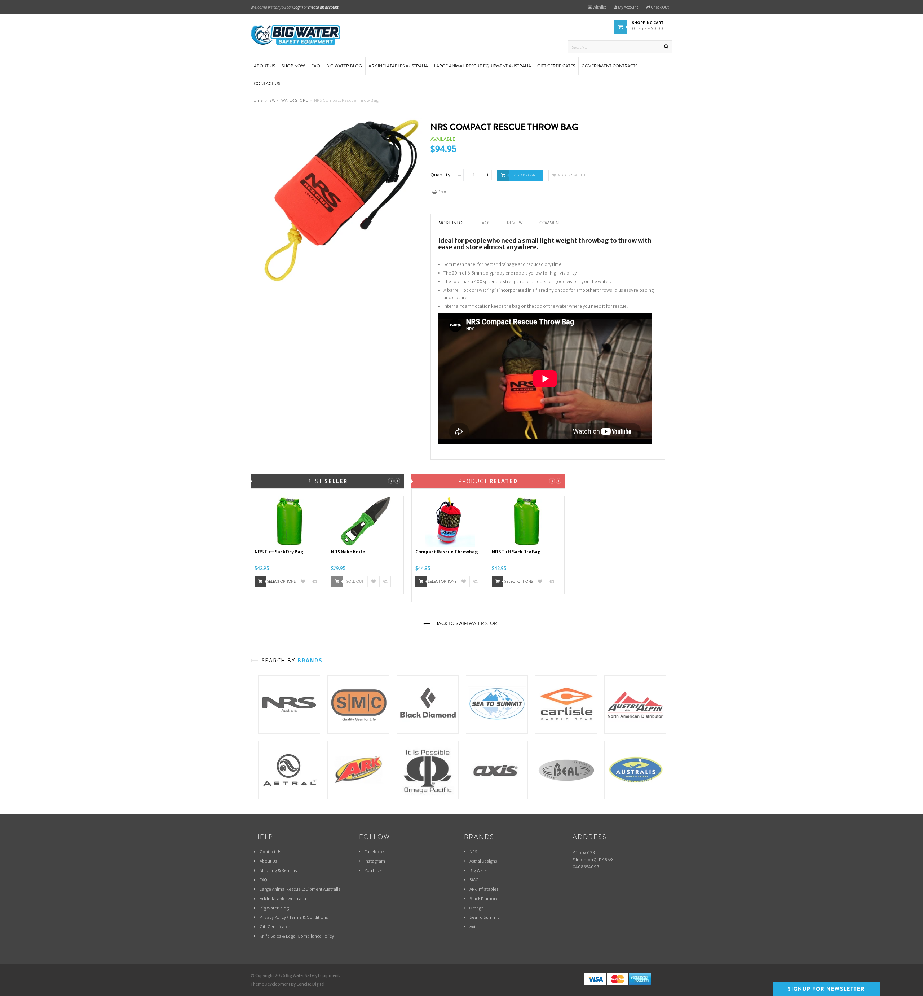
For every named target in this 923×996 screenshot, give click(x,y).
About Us (268, 861)
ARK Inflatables (484, 889)
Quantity (440, 175)
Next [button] (397, 481)
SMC (473, 879)
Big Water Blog (274, 908)
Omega (476, 908)
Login (298, 7)
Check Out (659, 7)
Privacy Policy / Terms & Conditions (294, 917)
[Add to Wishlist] (303, 581)
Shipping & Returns (278, 870)
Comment (550, 223)
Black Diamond (484, 898)
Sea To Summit (484, 917)
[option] (289, 545)
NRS (473, 851)
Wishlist (599, 7)
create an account (323, 7)
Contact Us (270, 851)
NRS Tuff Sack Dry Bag (279, 551)
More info (450, 223)
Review (515, 223)
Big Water (479, 870)
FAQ (263, 879)
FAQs (484, 223)
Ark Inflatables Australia (283, 898)
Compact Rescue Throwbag (446, 551)
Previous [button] (391, 481)
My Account (627, 7)
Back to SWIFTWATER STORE (467, 623)
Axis (473, 926)
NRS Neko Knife (348, 551)
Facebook (374, 851)
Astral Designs (483, 861)
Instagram (375, 861)
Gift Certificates (275, 926)
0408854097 (586, 866)
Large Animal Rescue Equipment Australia (300, 889)
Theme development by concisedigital (287, 984)
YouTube (373, 870)
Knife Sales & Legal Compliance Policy (297, 936)
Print (442, 192)
